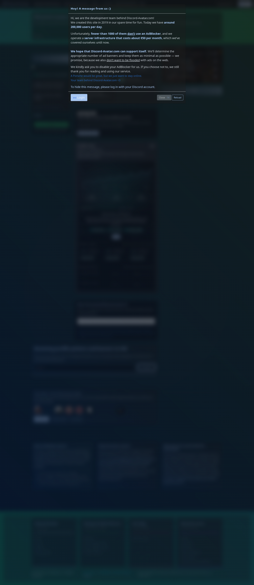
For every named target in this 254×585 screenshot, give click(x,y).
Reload (177, 97)
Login (81, 97)
